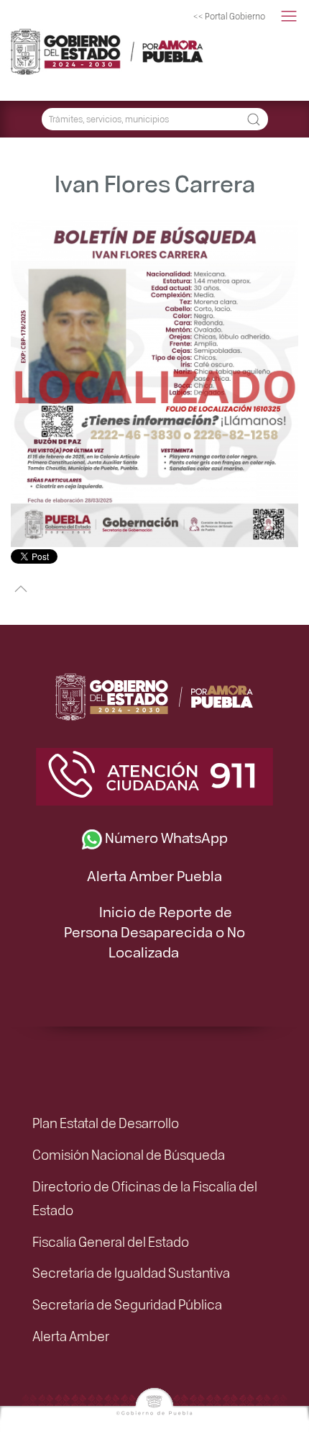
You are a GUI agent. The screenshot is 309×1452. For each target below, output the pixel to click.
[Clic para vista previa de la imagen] (154, 381)
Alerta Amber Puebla (154, 875)
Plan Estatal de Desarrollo (105, 1122)
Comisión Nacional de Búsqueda (128, 1154)
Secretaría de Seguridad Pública (127, 1303)
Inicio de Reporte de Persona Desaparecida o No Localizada (154, 931)
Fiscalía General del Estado (110, 1241)
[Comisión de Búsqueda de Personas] (82, 50)
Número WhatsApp (165, 837)
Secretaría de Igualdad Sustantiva (131, 1272)
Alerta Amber (70, 1335)
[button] (289, 16)
